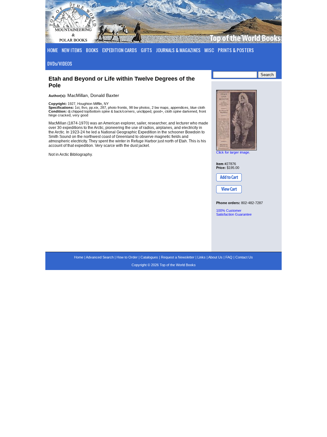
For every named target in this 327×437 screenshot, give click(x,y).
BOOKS (92, 49)
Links (201, 257)
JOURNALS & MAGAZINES (178, 49)
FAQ (228, 257)
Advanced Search (100, 257)
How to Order (127, 257)
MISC (209, 49)
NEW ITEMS (72, 49)
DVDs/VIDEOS (59, 63)
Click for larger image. (233, 152)
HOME (52, 49)
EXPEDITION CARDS (119, 49)
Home (78, 257)
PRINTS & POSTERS (236, 49)
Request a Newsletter (177, 257)
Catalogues (149, 257)
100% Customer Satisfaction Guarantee (234, 212)
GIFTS (146, 49)
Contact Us (244, 257)
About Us (215, 257)
